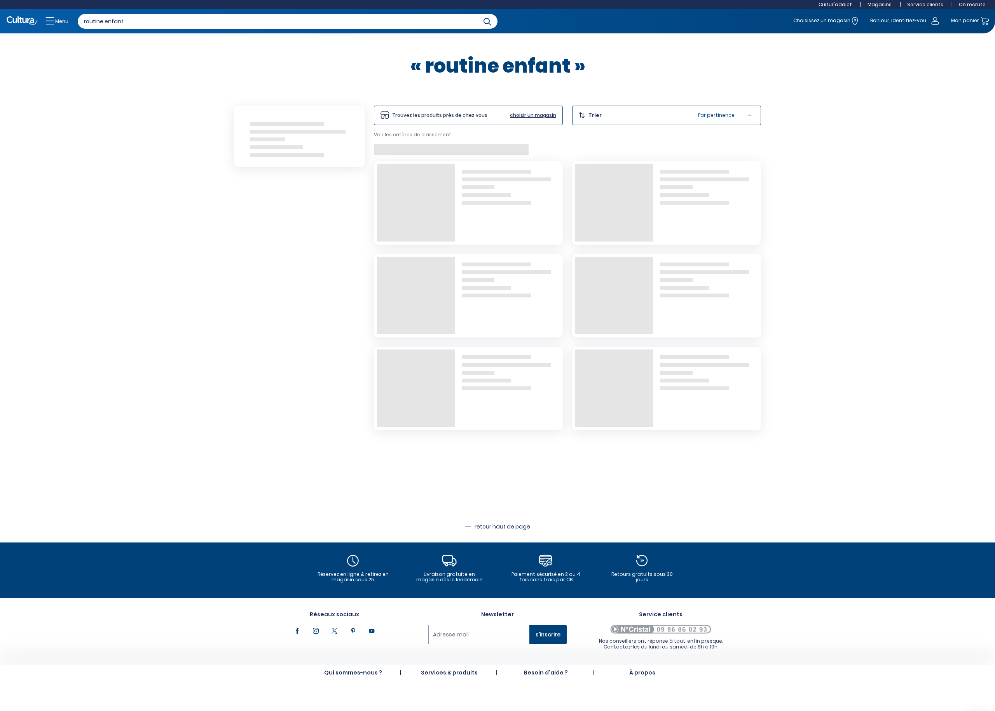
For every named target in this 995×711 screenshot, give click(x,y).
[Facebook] (297, 631)
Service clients (925, 4)
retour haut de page (502, 526)
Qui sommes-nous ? (353, 672)
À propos (642, 672)
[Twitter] (334, 631)
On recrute (972, 4)
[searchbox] (288, 21)
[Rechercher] (487, 21)
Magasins (880, 4)
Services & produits (449, 672)
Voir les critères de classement (412, 134)
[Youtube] (371, 631)
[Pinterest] (353, 631)
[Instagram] (315, 631)
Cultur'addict (835, 4)
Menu (61, 21)
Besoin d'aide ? (546, 672)
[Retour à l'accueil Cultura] (22, 21)
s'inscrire (548, 634)
